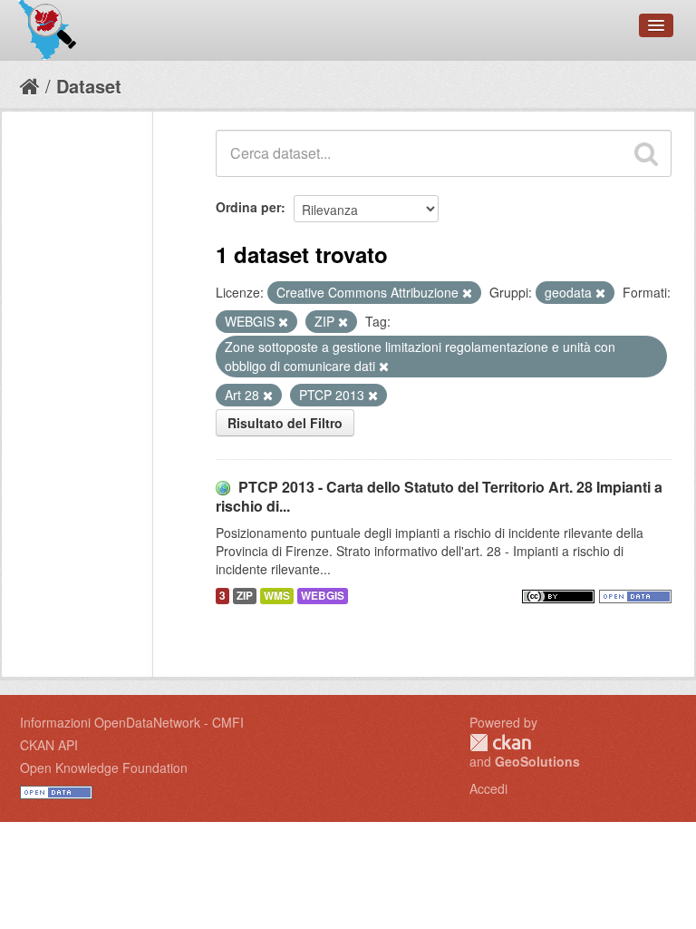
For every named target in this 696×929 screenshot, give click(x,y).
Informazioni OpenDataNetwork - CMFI (132, 722)
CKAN (500, 742)
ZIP (245, 595)
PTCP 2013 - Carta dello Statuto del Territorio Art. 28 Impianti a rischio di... (439, 496)
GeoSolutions (537, 761)
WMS (277, 595)
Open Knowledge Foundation (104, 767)
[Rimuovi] (467, 293)
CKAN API (49, 745)
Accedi (488, 788)
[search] (646, 153)
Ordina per (248, 207)
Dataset (88, 86)
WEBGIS (322, 595)
